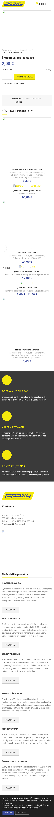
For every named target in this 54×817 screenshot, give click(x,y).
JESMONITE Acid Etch (27, 288)
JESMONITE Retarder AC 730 (27, 271)
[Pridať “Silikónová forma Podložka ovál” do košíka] (24, 163)
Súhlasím (8, 812)
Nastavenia (22, 812)
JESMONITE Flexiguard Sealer (27, 190)
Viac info (10, 609)
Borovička (6, 563)
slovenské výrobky (21, 563)
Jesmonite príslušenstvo (12, 52)
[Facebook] (25, 102)
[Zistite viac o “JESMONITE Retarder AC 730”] (24, 265)
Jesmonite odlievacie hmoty (20, 50)
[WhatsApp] (37, 102)
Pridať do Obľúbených (14, 84)
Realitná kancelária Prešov (16, 563)
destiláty (18, 563)
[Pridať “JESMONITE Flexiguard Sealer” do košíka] (24, 184)
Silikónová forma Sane (27, 253)
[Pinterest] (31, 102)
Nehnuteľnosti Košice (9, 563)
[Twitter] (28, 102)
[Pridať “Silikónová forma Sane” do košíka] (24, 246)
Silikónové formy (37, 172)
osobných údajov (41, 805)
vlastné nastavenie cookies (26, 808)
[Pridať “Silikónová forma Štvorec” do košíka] (24, 343)
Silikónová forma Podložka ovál (27, 169)
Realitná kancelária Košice (3, 563)
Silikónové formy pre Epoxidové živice (27, 175)
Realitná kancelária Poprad (12, 563)
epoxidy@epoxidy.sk (16, 524)
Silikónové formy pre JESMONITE (27, 177)
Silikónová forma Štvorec (27, 350)
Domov (5, 50)
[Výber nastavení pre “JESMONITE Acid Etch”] (24, 281)
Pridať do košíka (25, 77)
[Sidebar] (3, 248)
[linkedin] (34, 102)
